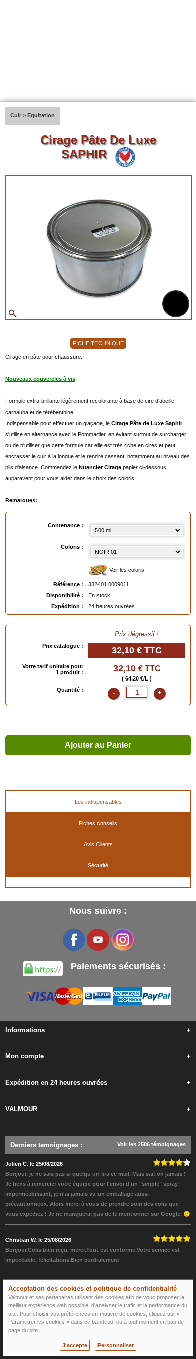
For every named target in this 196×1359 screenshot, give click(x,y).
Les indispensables (98, 802)
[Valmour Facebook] (74, 940)
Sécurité (98, 865)
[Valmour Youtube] (98, 940)
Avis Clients (98, 844)
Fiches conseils (98, 823)
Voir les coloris (126, 570)
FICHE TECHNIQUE (98, 343)
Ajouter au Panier (98, 745)
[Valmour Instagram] (122, 940)
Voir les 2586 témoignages (151, 1144)
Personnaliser (115, 1345)
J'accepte (74, 1345)
